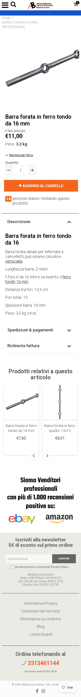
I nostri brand (40, 634)
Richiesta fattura (23, 345)
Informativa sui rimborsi (40, 619)
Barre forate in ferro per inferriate (20, 25)
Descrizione (18, 221)
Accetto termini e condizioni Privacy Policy (41, 567)
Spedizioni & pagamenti (30, 330)
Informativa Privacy (41, 603)
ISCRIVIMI (64, 558)
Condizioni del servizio (40, 611)
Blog (41, 626)
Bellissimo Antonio (33, 684)
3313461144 (42, 663)
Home (6, 18)
